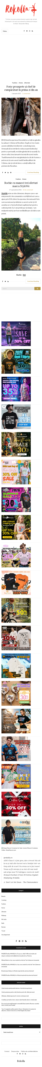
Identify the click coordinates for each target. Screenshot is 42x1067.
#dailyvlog (8, 878)
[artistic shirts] (16, 389)
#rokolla (16, 878)
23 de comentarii (28, 190)
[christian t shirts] (16, 831)
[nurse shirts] (16, 693)
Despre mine (15, 1051)
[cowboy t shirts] (16, 638)
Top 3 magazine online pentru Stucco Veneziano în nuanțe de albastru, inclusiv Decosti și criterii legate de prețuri (18, 1009)
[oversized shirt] (16, 444)
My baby (4, 919)
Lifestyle (27, 83)
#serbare (14, 875)
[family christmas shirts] (16, 582)
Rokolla (21, 1061)
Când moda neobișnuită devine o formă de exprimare (16, 988)
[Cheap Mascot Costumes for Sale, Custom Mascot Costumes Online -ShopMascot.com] (21, 849)
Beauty (3, 896)
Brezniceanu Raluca (6, 971)
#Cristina (28, 875)
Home (21, 83)
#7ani (20, 875)
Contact (6, 1051)
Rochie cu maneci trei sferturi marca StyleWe (21, 184)
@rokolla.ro (8, 858)
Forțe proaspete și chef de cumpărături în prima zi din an (21, 88)
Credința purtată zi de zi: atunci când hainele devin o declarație (19, 1000)
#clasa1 (7, 875)
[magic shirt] (16, 333)
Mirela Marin (5, 960)
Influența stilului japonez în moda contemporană (15, 996)
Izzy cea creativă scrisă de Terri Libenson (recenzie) (24, 960)
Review (3, 927)
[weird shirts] (16, 499)
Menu (5, 31)
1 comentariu (26, 93)
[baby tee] (16, 555)
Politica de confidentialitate (29, 1051)
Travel (3, 931)
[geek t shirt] (16, 361)
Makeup (3, 915)
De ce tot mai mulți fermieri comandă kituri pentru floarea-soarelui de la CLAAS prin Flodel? (20, 1004)
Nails (2, 923)
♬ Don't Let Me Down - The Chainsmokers (21, 882)
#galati (35, 875)
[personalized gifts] (16, 804)
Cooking (3, 900)
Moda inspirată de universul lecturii (24, 971)
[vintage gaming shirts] (16, 748)
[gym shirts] (16, 721)
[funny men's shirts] (16, 416)
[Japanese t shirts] (16, 776)
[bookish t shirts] (16, 527)
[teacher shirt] (16, 472)
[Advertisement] (21, 56)
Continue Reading (33, 172)
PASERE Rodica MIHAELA (8, 953)
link (24, 275)
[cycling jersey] (16, 610)
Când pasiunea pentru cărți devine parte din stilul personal (17, 992)
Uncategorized (5, 934)
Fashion (14, 83)
